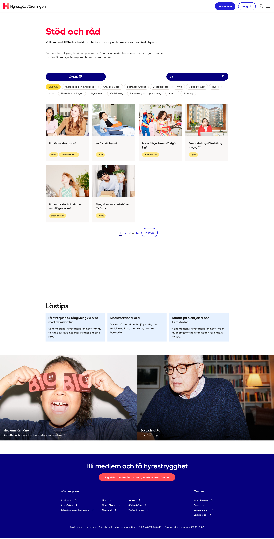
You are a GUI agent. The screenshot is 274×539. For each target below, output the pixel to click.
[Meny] (268, 6)
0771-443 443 (154, 527)
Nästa (149, 232)
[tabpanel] (137, 90)
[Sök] (261, 6)
